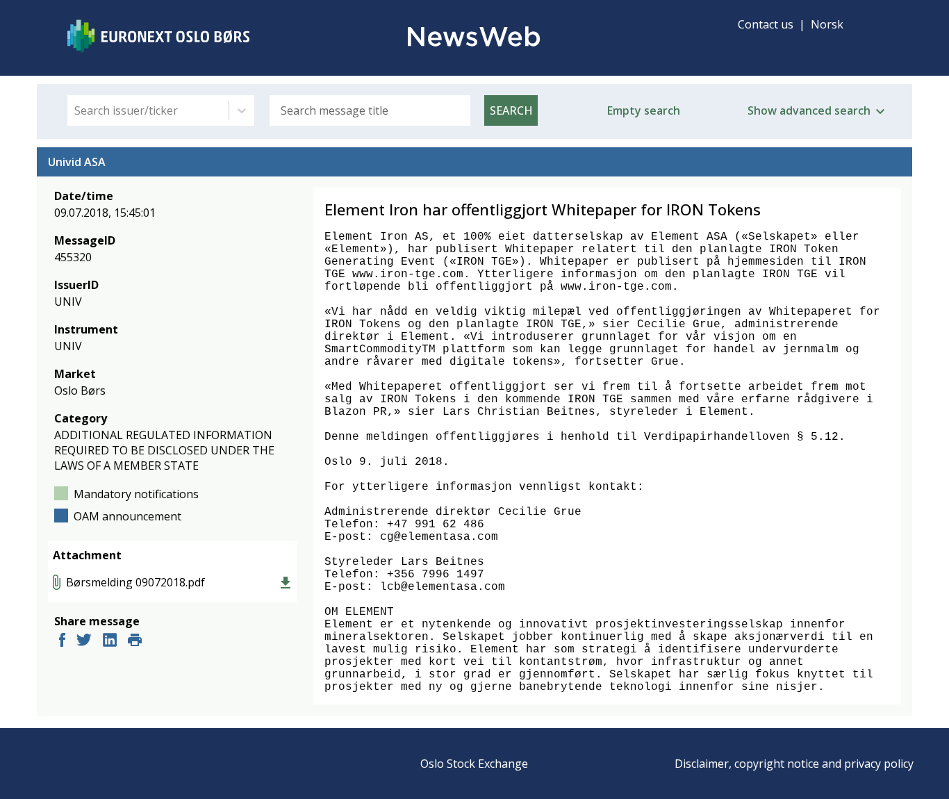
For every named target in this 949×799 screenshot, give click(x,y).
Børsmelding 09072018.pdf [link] (135, 582)
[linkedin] (109, 641)
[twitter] (84, 642)
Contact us (765, 24)
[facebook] (62, 641)
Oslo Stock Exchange (474, 763)
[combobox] (75, 110)
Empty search (643, 110)
